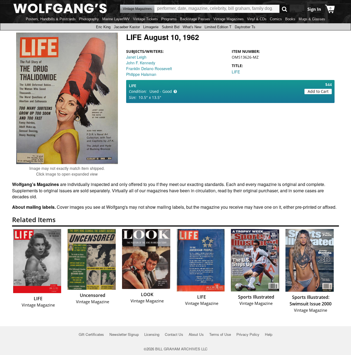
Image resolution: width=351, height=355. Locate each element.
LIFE (236, 72)
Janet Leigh (136, 57)
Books (290, 19)
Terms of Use (220, 334)
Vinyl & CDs (257, 19)
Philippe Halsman (141, 74)
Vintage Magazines (228, 19)
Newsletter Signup (124, 334)
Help (268, 334)
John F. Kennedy (140, 62)
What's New (192, 27)
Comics (276, 19)
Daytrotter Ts (245, 27)
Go (284, 9)
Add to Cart (318, 91)
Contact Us (174, 334)
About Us (196, 334)
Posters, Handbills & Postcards (51, 19)
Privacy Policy (247, 334)
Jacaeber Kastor (127, 27)
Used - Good (160, 91)
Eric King (103, 27)
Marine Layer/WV (116, 19)
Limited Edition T (218, 27)
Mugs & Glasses (312, 19)
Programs (169, 19)
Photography (89, 19)
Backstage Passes (195, 19)
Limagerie (150, 27)
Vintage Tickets (145, 19)
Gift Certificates (91, 334)
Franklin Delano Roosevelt (149, 68)
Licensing (151, 334)
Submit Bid (170, 27)
